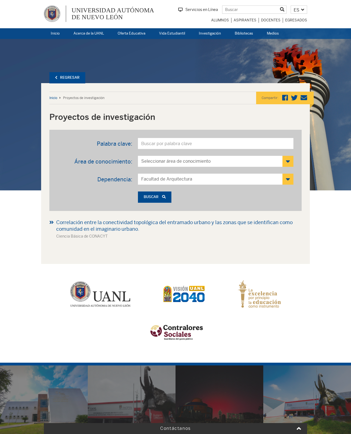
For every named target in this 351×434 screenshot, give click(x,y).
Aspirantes (245, 20)
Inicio (55, 33)
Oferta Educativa (131, 33)
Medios (273, 33)
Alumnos (220, 20)
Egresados (296, 20)
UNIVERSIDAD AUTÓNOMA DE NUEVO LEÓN (113, 14)
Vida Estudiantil (172, 33)
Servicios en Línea (201, 9)
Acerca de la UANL (88, 33)
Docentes (271, 20)
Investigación (210, 33)
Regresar (70, 77)
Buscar (151, 197)
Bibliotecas (244, 33)
